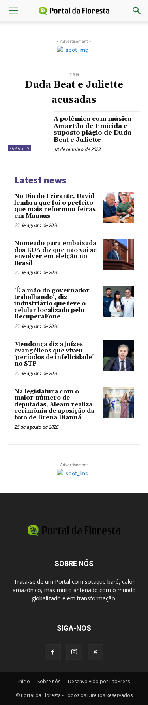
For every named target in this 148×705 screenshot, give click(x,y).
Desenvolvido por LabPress (99, 681)
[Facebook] (53, 652)
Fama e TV (19, 148)
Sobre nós (48, 681)
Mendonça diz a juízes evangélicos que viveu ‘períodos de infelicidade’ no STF (54, 354)
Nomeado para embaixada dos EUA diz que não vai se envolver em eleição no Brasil (55, 253)
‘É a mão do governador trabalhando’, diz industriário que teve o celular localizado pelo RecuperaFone (52, 303)
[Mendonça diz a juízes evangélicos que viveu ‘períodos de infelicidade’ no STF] (118, 355)
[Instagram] (74, 652)
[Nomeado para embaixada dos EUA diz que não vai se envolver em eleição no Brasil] (118, 254)
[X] (95, 652)
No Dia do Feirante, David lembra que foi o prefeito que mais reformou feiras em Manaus (55, 206)
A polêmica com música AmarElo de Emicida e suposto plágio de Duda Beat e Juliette (92, 129)
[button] (13, 10)
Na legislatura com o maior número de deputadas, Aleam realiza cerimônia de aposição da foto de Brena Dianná (54, 404)
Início (24, 681)
